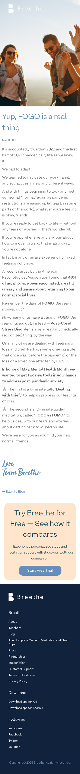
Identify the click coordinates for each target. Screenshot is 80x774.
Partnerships (17, 656)
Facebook (15, 734)
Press (12, 650)
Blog (12, 634)
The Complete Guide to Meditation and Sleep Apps (39, 642)
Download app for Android (26, 708)
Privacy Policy (18, 681)
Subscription (17, 662)
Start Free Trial (40, 570)
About (13, 621)
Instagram (15, 728)
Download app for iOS (23, 701)
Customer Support (21, 669)
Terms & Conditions (22, 675)
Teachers (15, 628)
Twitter (13, 740)
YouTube (14, 746)
